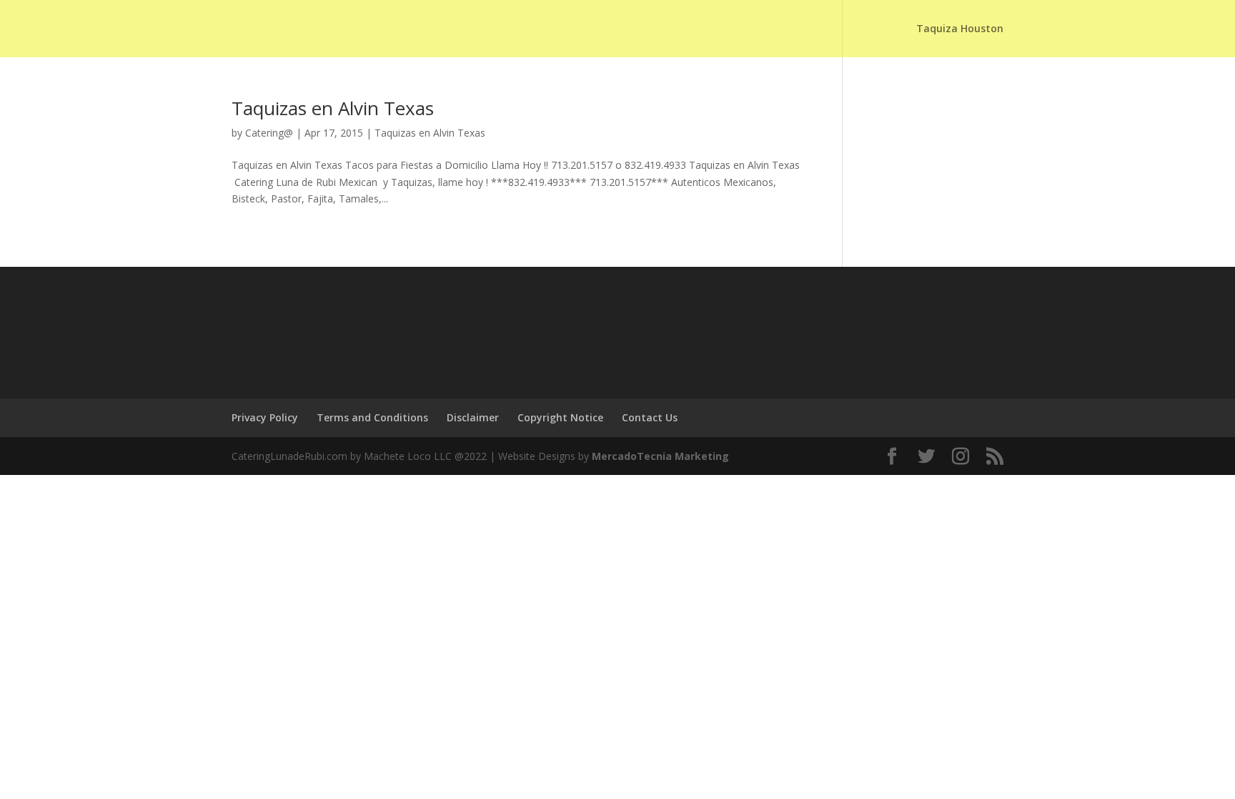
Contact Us (650, 417)
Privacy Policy (265, 417)
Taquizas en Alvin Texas (333, 108)
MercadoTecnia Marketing (660, 456)
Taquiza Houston (959, 29)
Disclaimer (473, 417)
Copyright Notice (560, 417)
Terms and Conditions (372, 417)
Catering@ (269, 132)
